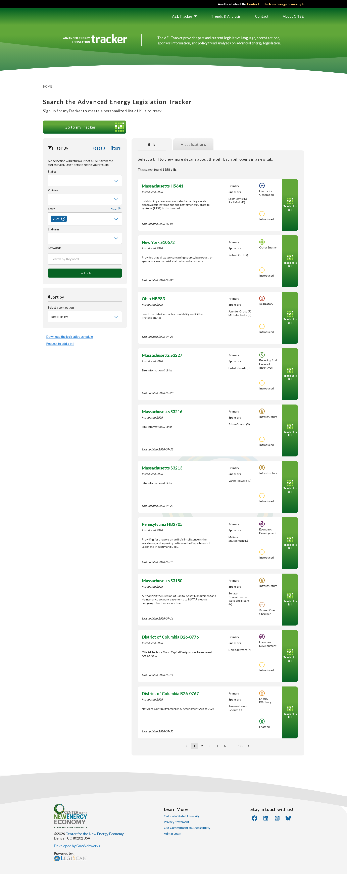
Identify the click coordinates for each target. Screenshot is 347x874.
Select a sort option (61, 307)
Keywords (54, 247)
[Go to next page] (249, 746)
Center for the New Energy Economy (94, 833)
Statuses (53, 229)
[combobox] (85, 180)
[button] (177, 16)
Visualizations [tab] (193, 144)
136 (240, 746)
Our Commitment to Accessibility (187, 827)
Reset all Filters (106, 147)
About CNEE (293, 16)
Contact (262, 16)
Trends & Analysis (226, 16)
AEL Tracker (182, 16)
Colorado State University (182, 816)
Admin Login (172, 833)
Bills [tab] (152, 144)
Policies (53, 190)
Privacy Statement (176, 822)
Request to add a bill (60, 343)
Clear (114, 209)
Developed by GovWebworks (77, 846)
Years (82, 209)
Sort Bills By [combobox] (59, 316)
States (52, 171)
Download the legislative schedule (69, 336)
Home (47, 86)
